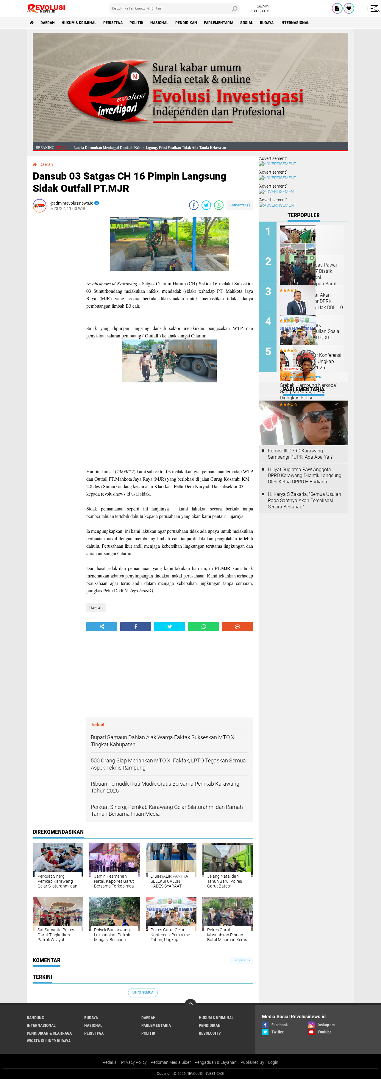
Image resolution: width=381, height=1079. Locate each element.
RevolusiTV (210, 1033)
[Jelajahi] (374, 8)
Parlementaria (218, 22)
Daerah (47, 22)
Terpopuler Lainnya (303, 377)
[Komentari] (237, 626)
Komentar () (239, 205)
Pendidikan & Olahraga (49, 1033)
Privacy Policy (134, 1062)
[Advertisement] (56, 306)
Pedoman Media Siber (171, 1062)
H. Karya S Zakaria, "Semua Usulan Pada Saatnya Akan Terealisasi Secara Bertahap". (304, 500)
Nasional (159, 22)
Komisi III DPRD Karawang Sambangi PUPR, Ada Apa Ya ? (300, 454)
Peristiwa (113, 22)
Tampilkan (240, 960)
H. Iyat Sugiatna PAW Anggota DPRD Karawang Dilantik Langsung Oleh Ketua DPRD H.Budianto (304, 476)
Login (273, 1062)
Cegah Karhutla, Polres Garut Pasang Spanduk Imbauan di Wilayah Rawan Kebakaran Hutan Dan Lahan (156, 148)
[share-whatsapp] (219, 205)
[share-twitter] (206, 205)
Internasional (294, 22)
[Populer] (349, 8)
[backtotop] (190, 1005)
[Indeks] (337, 8)
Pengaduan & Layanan (216, 1062)
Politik (136, 22)
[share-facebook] (194, 205)
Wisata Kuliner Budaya (49, 1040)
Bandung (35, 1017)
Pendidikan (186, 22)
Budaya (267, 22)
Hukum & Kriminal (79, 22)
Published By (252, 1062)
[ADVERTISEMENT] (190, 140)
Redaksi (110, 1062)
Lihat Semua (142, 992)
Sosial (246, 22)
